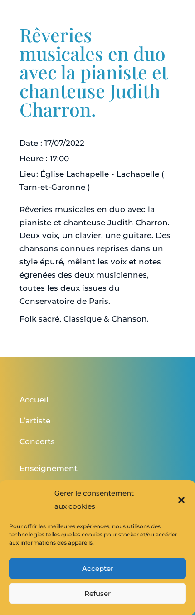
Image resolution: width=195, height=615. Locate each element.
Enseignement (49, 468)
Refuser (97, 593)
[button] (181, 500)
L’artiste (35, 420)
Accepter (97, 568)
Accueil (34, 399)
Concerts (37, 441)
